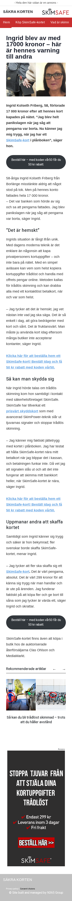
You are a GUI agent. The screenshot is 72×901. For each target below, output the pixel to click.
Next (62, 667)
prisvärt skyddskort (22, 411)
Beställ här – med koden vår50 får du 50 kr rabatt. (36, 162)
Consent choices (27, 888)
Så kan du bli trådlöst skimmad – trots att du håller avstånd (36, 720)
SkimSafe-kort (17, 140)
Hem (6, 22)
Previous (52, 667)
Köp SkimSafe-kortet (30, 22)
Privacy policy (12, 888)
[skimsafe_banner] (36, 808)
